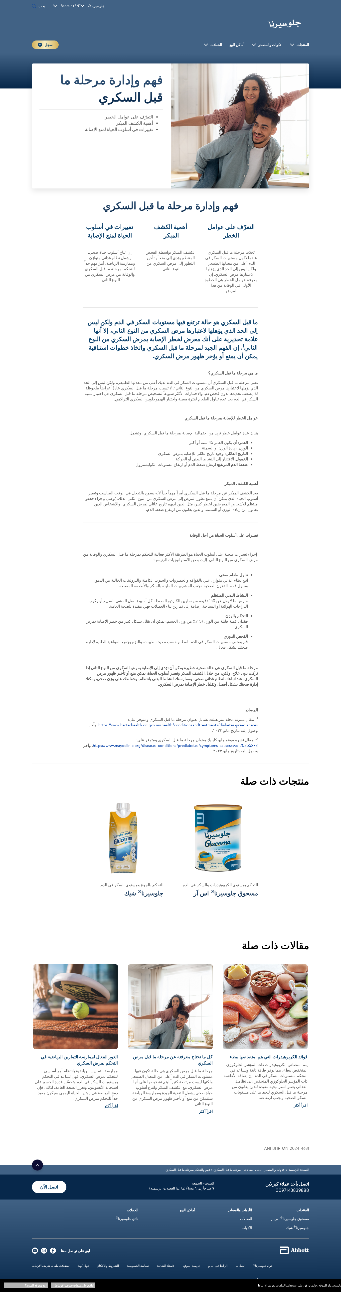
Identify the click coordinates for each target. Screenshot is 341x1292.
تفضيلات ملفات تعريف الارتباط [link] (50, 1266)
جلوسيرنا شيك (297, 1227)
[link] (299, 1170)
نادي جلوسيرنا (127, 1218)
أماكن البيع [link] (236, 44)
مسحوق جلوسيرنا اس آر (290, 1218)
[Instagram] (44, 1252)
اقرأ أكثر (301, 1105)
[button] (34, 6)
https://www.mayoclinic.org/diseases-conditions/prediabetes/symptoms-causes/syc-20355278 (175, 745)
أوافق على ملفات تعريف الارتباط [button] (74, 1285)
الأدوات (247, 1227)
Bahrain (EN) (70, 5)
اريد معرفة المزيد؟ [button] (36, 1285)
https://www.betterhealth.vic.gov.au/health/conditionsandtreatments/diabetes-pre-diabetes (178, 725)
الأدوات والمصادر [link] (270, 44)
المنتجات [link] (303, 44)
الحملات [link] (216, 44)
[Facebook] (53, 1252)
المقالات (246, 1218)
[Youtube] (35, 1252)
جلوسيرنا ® (96, 5)
